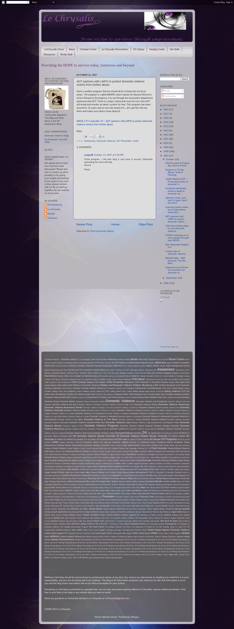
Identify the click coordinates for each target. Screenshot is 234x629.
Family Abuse (145, 445)
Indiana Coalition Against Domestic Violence (138, 463)
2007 (166, 156)
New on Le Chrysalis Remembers (118, 487)
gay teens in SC (171, 454)
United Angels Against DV (56, 533)
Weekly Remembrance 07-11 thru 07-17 (123, 552)
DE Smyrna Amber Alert (84, 394)
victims (185, 532)
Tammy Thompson (59, 524)
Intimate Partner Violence (110, 466)
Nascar (81, 484)
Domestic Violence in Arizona (129, 410)
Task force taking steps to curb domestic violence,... (177, 228)
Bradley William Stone (66, 376)
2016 (166, 118)
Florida (86, 451)
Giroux (89, 457)
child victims (62, 385)
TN (188, 527)
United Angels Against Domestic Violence (168, 530)
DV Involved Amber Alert (107, 439)
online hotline (105, 491)
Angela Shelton (152, 366)
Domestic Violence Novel (73, 426)
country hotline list (97, 391)
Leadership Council (89, 475)
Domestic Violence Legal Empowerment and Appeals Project (155, 422)
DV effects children (177, 436)
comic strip (62, 391)
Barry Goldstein (80, 373)
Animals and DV (75, 370)
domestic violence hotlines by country (101, 410)
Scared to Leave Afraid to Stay (86, 506)
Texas (121, 524)
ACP (117, 363)
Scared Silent (68, 506)
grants (165, 457)
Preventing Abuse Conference (73, 497)
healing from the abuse (67, 460)
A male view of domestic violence (175, 252)
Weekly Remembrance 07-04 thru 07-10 (92, 552)
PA (150, 491)
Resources (49, 54)
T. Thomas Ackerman (123, 521)
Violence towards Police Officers (97, 537)
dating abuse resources (154, 391)
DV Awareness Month (169, 433)
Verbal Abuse (144, 533)
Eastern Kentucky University (70, 442)
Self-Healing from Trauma (151, 506)
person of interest (67, 494)
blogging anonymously (180, 373)
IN (113, 463)
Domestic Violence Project (132, 426)
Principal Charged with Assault (127, 497)
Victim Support (175, 533)
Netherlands (167, 484)
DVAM (55, 442)
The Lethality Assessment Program (74, 527)
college (54, 391)
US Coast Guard (98, 533)
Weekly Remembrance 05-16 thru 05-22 (155, 546)
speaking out (145, 515)
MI (182, 478)
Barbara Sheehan (67, 373)
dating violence (172, 391)
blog (149, 373)
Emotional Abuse (148, 442)
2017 (166, 114)
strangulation (143, 518)
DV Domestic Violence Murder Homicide (94, 436)
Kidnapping (141, 472)
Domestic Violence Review (98, 429)
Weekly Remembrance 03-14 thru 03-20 (155, 540)
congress (71, 391)
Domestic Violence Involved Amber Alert (87, 422)
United (144, 530)
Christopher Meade (114, 388)
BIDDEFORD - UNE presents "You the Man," (175, 260)
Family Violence (59, 448)
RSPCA (163, 503)
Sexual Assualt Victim (76, 512)
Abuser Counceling (65, 363)
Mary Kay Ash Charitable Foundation (104, 478)
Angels (162, 366)
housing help (90, 463)
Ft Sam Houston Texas (117, 454)
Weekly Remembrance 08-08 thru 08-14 (107, 555)
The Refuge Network (113, 527)
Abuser (54, 363)
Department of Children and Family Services (106, 397)
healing (53, 460)
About (72, 49)
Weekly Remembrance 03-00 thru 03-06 (91, 540)
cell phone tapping (68, 379)
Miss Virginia (112, 481)
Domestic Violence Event (150, 407)
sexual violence (91, 512)
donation (138, 433)
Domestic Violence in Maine (78, 416)
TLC (184, 527)
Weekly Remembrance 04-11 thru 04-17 (141, 543)
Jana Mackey (61, 469)
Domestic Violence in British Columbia (158, 410)
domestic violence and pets (64, 404)
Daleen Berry (121, 391)
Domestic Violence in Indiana (143, 413)
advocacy (160, 362)
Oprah (123, 491)
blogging (167, 373)
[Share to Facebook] (100, 136)
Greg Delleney (174, 457)
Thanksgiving (170, 524)
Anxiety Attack (99, 370)
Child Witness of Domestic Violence (83, 385)
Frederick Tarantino (154, 451)
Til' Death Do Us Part (153, 527)
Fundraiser (131, 454)
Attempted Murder (137, 370)
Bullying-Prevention (100, 376)
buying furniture (124, 376)
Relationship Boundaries (119, 500)
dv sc (179, 439)
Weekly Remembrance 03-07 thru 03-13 (123, 540)
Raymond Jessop (75, 500)
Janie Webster (73, 469)
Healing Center (157, 49)
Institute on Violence (164, 463)
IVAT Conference (150, 466)
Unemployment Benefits (131, 530)
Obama (76, 491)
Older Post (145, 224)
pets (104, 494)
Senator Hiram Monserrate (178, 506)
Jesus (116, 469)
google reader (115, 457)
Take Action (154, 521)
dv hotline (59, 439)
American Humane (77, 366)
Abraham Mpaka (123, 359)
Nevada (182, 484)
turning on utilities (69, 530)
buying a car (113, 376)
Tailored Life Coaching (141, 521)
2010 (166, 143)
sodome (79, 515)
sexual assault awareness (56, 512)
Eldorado (107, 442)
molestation (150, 481)
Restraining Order (182, 500)
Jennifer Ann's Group (105, 469)
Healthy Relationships (121, 460)
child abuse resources (154, 379)
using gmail (117, 533)
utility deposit (127, 533)
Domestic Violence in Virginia (129, 419)
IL (111, 463)
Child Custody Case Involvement (58, 382)
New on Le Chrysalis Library (92, 487)
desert (128, 397)
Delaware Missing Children (177, 394)
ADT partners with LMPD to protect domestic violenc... (175, 219)
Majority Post (184, 475)
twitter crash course (91, 530)
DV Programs (169, 439)
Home (115, 224)
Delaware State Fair (78, 397)
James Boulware (183, 466)
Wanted (47, 540)
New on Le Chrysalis (71, 487)
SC (61, 506)
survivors (61, 521)
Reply (87, 169)
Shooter (139, 512)
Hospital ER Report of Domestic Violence (61, 463)
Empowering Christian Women (58, 445)
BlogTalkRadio (51, 376)
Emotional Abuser (165, 442)
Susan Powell (93, 521)
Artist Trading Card (117, 370)
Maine (176, 475)
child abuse (138, 379)
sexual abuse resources (163, 509)
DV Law (122, 439)
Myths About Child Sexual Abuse (65, 484)
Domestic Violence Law (118, 422)
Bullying (88, 376)
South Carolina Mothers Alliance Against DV (119, 515)
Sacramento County (181, 503)
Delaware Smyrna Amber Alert (58, 397)
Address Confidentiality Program (133, 363)
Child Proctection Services (120, 382)
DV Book (183, 433)
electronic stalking (120, 442)
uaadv (102, 530)
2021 (166, 109)
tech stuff (71, 524)
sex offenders (73, 509)
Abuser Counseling (80, 363)
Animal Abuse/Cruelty (59, 370)
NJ (162, 487)
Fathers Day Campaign (128, 448)
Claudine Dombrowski (136, 388)
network (176, 484)
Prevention (126, 141)
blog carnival (157, 373)
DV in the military (89, 439)
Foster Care (109, 451)
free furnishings (168, 451)
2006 (166, 283)
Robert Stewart (131, 503)
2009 (166, 147)
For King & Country (97, 451)
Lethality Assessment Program (133, 475)
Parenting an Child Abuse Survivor (164, 491)
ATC (127, 370)
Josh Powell (137, 469)
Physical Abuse (113, 493)
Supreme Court (183, 518)
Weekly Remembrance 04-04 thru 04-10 (108, 543)
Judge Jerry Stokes (181, 469)
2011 (166, 139)
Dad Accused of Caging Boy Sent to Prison (177, 164)
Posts (167, 91)
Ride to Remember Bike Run (86, 503)
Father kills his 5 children (108, 448)
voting (186, 536)
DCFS (183, 391)
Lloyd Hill (156, 475)
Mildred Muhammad (76, 481)
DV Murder (155, 439)
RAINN (52, 500)
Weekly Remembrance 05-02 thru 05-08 (92, 546)
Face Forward (116, 445)
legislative (116, 475)
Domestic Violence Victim (103, 433)
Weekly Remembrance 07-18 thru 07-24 (155, 552)
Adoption (151, 363)
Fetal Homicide (159, 448)
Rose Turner (142, 503)
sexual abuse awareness (114, 509)
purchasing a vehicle (163, 497)
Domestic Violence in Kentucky (169, 413)
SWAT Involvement (107, 521)
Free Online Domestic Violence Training (60, 454)
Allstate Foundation (181, 363)
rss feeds (170, 503)
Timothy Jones (169, 527)
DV (118, 141)
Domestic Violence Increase (178, 419)
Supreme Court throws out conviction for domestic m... (176, 270)
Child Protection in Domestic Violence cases (154, 382)
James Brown (50, 469)
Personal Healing (81, 494)
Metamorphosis (174, 478)
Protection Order (147, 497)
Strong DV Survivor (162, 518)
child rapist (180, 382)
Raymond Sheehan (89, 500)
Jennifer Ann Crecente (88, 469)
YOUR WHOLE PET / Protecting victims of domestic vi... (176, 181)
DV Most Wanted (142, 439)
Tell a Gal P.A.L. (102, 524)
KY (147, 472)
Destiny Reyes (137, 397)
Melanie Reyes (126, 478)
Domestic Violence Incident (154, 419)
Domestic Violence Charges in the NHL (98, 407)
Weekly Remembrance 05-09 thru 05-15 (123, 546)
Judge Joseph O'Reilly (54, 472)
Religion (133, 500)
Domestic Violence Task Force (78, 433)
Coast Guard (177, 388)
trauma (59, 530)
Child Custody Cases (82, 382)
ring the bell (109, 503)
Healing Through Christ (87, 460)
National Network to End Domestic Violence (101, 484)
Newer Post (84, 224)
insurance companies (181, 463)
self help (136, 506)
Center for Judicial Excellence (87, 379)
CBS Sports (55, 379)
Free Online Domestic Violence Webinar (91, 454)
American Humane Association (99, 366)
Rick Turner (63, 503)
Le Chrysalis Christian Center (175, 472)
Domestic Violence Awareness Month (63, 407)
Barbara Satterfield (52, 373)
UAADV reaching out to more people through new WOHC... (177, 238)
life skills (149, 475)
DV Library (138, 49)
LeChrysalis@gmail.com (117, 598)
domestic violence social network (143, 429)
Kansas (101, 472)
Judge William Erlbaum (88, 472)
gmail (95, 457)
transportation (50, 530)
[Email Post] (85, 136)
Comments (169, 96)
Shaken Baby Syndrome (108, 512)
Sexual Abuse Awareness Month (139, 509)
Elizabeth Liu (134, 442)
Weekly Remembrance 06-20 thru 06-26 (173, 549)
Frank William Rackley (137, 451)
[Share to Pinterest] (103, 136)
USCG (109, 533)
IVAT (142, 466)
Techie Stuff (66, 54)
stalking (167, 515)
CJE (124, 388)
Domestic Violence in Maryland (103, 416)
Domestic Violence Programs (102, 425)
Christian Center (88, 49)
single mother (176, 512)
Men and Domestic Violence (145, 478)
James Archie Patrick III (167, 466)
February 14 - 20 (144, 448)
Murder (159, 481)
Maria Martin (56, 478)
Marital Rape (67, 478)
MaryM (51, 214)
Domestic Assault (52, 401)
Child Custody (183, 379)
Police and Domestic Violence (144, 493)
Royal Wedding (153, 503)
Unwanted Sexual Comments (79, 533)
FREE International (182, 451)
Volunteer (180, 537)
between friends (133, 373)
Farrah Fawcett (92, 448)
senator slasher (51, 509)
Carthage (179, 376)
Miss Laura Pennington (96, 481)
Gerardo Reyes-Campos (55, 457)
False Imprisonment (131, 445)
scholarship (105, 506)
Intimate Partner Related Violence (86, 466)
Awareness (90, 141)
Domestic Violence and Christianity (151, 401)
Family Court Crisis (160, 445)
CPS (107, 391)
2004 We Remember (99, 359)
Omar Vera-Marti (92, 491)
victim (136, 141)
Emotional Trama (181, 442)
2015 (166, 122)
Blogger (135, 617)
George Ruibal (183, 454)
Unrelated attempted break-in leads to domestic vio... (175, 191)
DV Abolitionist (55, 205)
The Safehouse (137, 527)
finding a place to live (57, 451)
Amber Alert (50, 366)
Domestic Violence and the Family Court (117, 404)
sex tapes (83, 509)
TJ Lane (178, 527)
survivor (54, 521)
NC (146, 484)
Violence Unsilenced (118, 537)
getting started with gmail (76, 457)
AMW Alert (117, 366)
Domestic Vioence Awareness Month (90, 401)
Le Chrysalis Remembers (115, 49)
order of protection (134, 490)
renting (163, 500)
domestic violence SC (119, 429)
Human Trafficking (102, 463)
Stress (151, 518)
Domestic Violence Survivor (169, 429)
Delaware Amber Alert (123, 394)
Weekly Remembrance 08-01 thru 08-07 (74, 555)
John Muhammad (126, 469)
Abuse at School (161, 359)
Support (174, 518)
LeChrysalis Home (54, 49)
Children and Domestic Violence (116, 385)
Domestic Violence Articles (146, 404)
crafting (112, 391)
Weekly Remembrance (62, 539)
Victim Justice (163, 533)
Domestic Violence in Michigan (130, 416)
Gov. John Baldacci (154, 457)
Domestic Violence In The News (100, 419)
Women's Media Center (63, 558)
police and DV (165, 493)
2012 (166, 135)
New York (136, 487)
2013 (166, 130)
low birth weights (167, 475)
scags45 (88, 155)
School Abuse (115, 506)
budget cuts (80, 376)
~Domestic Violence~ (69, 359)
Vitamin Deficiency (169, 537)
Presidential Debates (53, 497)
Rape (57, 500)
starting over (58, 518)
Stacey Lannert (157, 515)
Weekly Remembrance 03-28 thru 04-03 (75, 543)
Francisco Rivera (121, 451)
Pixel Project (126, 494)
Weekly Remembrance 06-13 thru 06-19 (140, 549)
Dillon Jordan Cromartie (172, 397)
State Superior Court (73, 518)
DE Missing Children (65, 394)
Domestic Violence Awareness (174, 404)
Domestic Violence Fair (170, 407)
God (99, 457)
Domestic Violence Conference (126, 407)
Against (169, 363)
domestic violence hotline (75, 410)
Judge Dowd (148, 469)
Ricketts (71, 503)
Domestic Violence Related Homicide (162, 426)
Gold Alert (105, 457)
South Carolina (91, 515)
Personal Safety (95, 494)
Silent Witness (164, 512)
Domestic (185, 397)
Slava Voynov (56, 515)
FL (81, 451)
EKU (101, 442)
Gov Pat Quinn (139, 457)
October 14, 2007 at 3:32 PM (108, 155)
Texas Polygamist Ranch (135, 524)
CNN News (166, 388)
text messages (152, 524)
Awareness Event (182, 370)
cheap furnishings (124, 379)
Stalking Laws (177, 515)
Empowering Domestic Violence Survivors (90, 445)
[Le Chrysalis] (169, 344)
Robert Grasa (119, 503)
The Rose (127, 527)
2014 (166, 126)
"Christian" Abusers (52, 359)
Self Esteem (126, 506)
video (47, 536)
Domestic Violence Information (57, 422)
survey (47, 521)
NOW (67, 490)
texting (161, 524)
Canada (143, 376)
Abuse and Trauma (146, 359)
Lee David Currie (105, 475)
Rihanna (101, 503)
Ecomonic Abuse (91, 442)
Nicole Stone (155, 487)
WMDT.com (49, 558)
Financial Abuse (175, 448)
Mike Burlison (62, 481)
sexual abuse (96, 509)
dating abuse (138, 391)
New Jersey (56, 487)
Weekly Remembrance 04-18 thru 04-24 (173, 543)
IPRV (124, 466)
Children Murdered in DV (145, 385)
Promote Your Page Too (169, 347)
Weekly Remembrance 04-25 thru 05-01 (60, 546)
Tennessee (114, 524)
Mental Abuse (162, 478)
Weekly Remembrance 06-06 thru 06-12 (108, 549)
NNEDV (167, 487)
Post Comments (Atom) (102, 231)
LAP (151, 472)
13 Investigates (85, 359)
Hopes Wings (183, 460)
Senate (164, 506)
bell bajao (115, 373)
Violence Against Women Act (72, 536)
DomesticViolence (124, 433)
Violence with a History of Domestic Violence (144, 537)
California (135, 376)
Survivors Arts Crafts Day (76, 521)
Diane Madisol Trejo (153, 397)
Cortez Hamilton (82, 391)
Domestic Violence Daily (57, 135)
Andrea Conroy (139, 366)
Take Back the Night (169, 521)
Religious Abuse (142, 500)
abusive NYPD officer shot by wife (101, 363)
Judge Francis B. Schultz (164, 469)
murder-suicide (169, 481)
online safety (115, 491)
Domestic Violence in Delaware (117, 413)
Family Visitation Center (76, 448)
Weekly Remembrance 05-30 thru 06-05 (75, 549)
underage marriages (114, 530)
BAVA (96, 373)
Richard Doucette (51, 503)
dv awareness (154, 433)
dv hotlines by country (73, 439)
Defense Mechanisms (104, 394)
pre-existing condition (181, 494)
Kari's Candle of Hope (113, 472)
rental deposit (154, 500)
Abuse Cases (176, 359)
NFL (148, 487)
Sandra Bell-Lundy (52, 506)
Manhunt (48, 478)
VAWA (135, 533)
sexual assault (182, 509)
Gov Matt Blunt (127, 457)
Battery (90, 373)
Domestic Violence (106, 141)
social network (69, 515)
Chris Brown (67, 388)
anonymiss (87, 370)
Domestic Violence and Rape (88, 404)
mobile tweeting (138, 481)
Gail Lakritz (160, 454)
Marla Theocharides (80, 478)
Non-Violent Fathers (57, 491)
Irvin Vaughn (135, 466)
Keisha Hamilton (129, 472)
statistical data (87, 518)
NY (71, 491)
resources (171, 500)
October (170, 159)
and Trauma (128, 366)
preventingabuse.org (94, 497)
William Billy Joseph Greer (179, 555)
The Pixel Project (96, 527)
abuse (134, 359)
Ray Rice (64, 500)
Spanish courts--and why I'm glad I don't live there (176, 200)
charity (102, 379)
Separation (62, 509)
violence (54, 536)
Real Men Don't (104, 500)
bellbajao (123, 373)
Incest (117, 463)
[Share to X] (97, 136)
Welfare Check (162, 555)
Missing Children (125, 481)
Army (108, 370)
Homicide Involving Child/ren (164, 460)
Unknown (52, 218)
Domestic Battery (67, 401)
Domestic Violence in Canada (62, 413)
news (142, 487)
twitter (79, 530)
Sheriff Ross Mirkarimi (126, 512)
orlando (145, 491)
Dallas (129, 391)
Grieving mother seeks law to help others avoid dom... (176, 209)
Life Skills (175, 49)
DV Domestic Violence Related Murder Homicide (141, 436)
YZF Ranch (83, 558)
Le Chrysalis (54, 209)
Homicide (146, 460)
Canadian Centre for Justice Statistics (160, 376)
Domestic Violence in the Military (70, 419)
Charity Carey (111, 379)
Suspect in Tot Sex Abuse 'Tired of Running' (174, 172)
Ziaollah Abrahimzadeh (113, 558)
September (172, 278)
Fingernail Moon (73, 451)
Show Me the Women (150, 512)
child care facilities (171, 379)
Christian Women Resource (93, 388)
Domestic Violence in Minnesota (156, 416)
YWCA (75, 558)
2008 (166, 151)
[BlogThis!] (94, 136)
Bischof (143, 373)
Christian (76, 388)
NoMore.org (175, 487)
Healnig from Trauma (104, 460)
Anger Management (174, 366)
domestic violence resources (76, 429)
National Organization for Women (131, 484)
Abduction (112, 359)
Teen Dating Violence (84, 524)
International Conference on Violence (59, 466)
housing (81, 463)
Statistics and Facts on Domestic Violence (111, 518)
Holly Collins (135, 460)
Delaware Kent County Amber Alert (149, 394)
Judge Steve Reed (72, 472)
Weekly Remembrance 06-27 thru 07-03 (60, 552)
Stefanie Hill (132, 518)
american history (61, 366)
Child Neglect (100, 382)
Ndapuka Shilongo (155, 484)
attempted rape (151, 370)
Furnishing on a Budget (146, 454)
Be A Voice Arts (105, 373)
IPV (128, 466)
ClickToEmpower (154, 388)
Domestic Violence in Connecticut (90, 413)
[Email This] (91, 136)
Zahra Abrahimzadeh (96, 558)
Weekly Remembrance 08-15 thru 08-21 (140, 555)
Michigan (53, 481)
